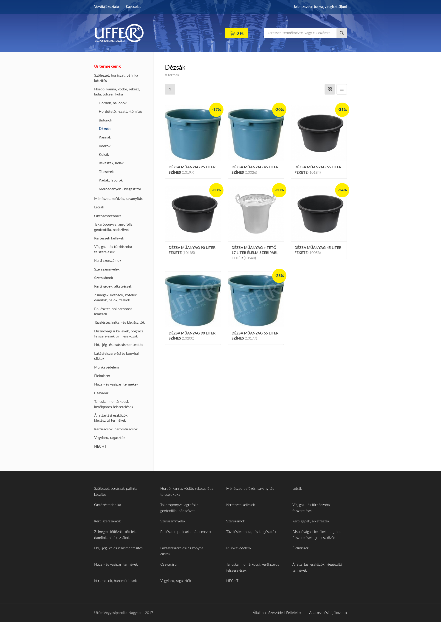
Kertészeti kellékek (109, 238)
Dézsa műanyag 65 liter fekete (317, 169)
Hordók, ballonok (113, 103)
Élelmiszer (102, 376)
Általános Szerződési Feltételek (277, 613)
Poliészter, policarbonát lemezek (185, 532)
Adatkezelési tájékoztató (328, 613)
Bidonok (105, 120)
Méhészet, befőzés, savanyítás (118, 199)
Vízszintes (330, 89)
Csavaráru (102, 393)
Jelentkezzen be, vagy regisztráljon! (320, 7)
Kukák (104, 154)
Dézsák (105, 129)
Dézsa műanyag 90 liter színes (192, 335)
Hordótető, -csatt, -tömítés (120, 111)
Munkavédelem (106, 367)
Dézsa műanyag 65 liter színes (255, 335)
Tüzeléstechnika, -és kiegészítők (119, 322)
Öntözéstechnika (108, 216)
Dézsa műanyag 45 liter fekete (317, 250)
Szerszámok (103, 278)
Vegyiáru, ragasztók (109, 438)
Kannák (105, 137)
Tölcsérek (106, 172)
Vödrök (104, 146)
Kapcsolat (133, 7)
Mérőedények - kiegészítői (120, 189)
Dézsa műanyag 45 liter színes (255, 169)
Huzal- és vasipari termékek (116, 384)
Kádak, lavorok (111, 180)
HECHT (100, 446)
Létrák (99, 207)
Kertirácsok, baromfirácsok (116, 429)
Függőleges (341, 89)
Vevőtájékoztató (106, 7)
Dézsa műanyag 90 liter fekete (192, 250)
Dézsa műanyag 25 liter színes (192, 169)
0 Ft (240, 33)
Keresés (341, 33)
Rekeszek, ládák (111, 163)
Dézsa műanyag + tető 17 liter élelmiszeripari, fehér (255, 253)
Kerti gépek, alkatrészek (113, 286)
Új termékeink (107, 66)
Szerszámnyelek (106, 269)
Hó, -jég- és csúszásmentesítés (118, 345)
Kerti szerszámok (107, 260)
